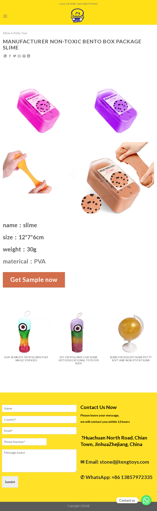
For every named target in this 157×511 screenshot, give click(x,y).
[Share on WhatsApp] (5, 56)
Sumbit (10, 482)
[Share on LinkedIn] (28, 56)
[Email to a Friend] (19, 56)
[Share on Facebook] (9, 56)
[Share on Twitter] (14, 56)
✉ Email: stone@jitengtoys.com (114, 462)
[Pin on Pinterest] (23, 56)
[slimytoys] (78, 16)
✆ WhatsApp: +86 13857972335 (116, 477)
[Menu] (5, 16)
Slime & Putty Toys (15, 33)
